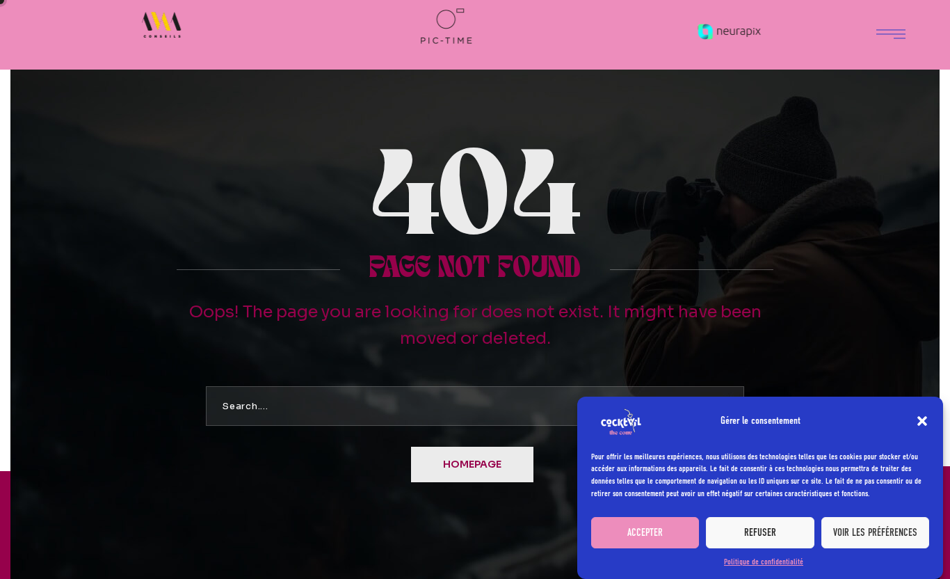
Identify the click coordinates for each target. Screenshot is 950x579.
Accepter (645, 532)
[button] (922, 421)
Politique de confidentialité (763, 561)
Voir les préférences (875, 532)
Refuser (760, 532)
